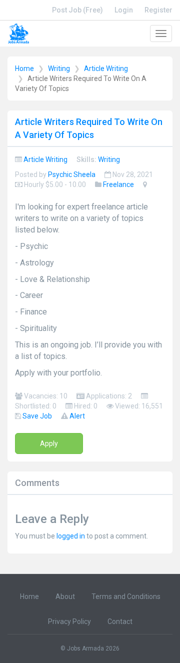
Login (123, 10)
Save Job (37, 416)
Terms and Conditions (126, 596)
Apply (49, 444)
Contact (120, 622)
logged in (70, 536)
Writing (59, 68)
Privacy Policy (69, 622)
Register (158, 10)
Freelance (118, 184)
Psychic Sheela (72, 174)
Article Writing (106, 68)
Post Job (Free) (77, 10)
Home (24, 68)
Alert (77, 416)
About (65, 596)
